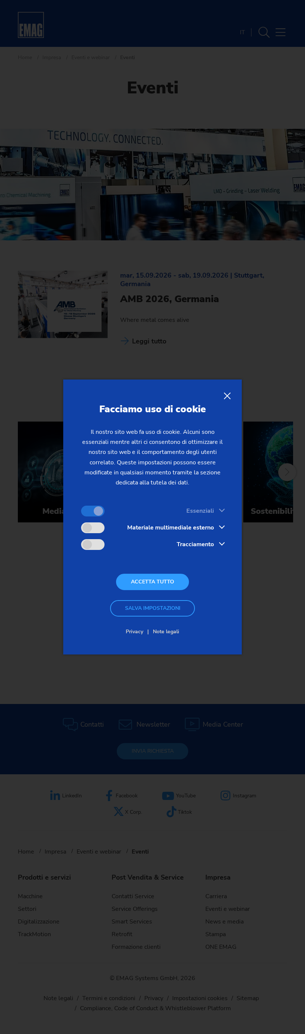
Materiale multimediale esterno (170, 528)
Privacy (134, 631)
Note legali (166, 631)
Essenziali (200, 511)
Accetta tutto (152, 581)
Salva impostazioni (152, 608)
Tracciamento (195, 544)
